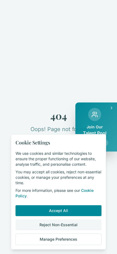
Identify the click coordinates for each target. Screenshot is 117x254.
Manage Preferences (58, 239)
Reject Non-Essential (58, 224)
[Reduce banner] (111, 108)
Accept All (58, 210)
